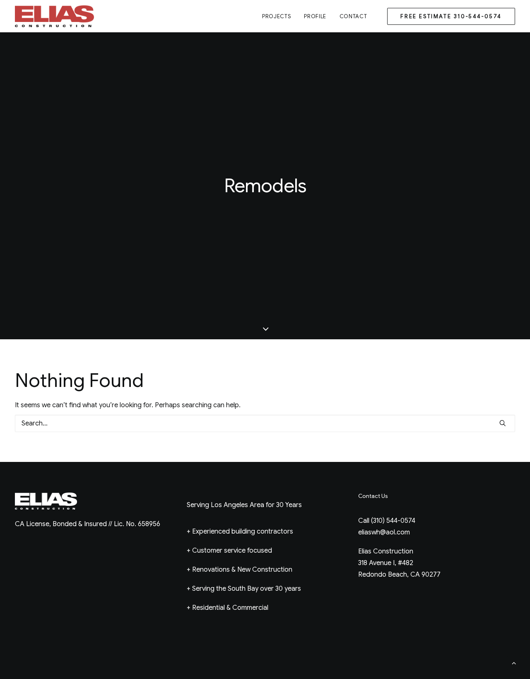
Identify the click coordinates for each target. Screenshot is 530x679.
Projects (276, 16)
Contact (353, 16)
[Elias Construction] (55, 16)
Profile (315, 16)
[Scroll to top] (514, 662)
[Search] (265, 423)
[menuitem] (276, 16)
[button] (503, 423)
